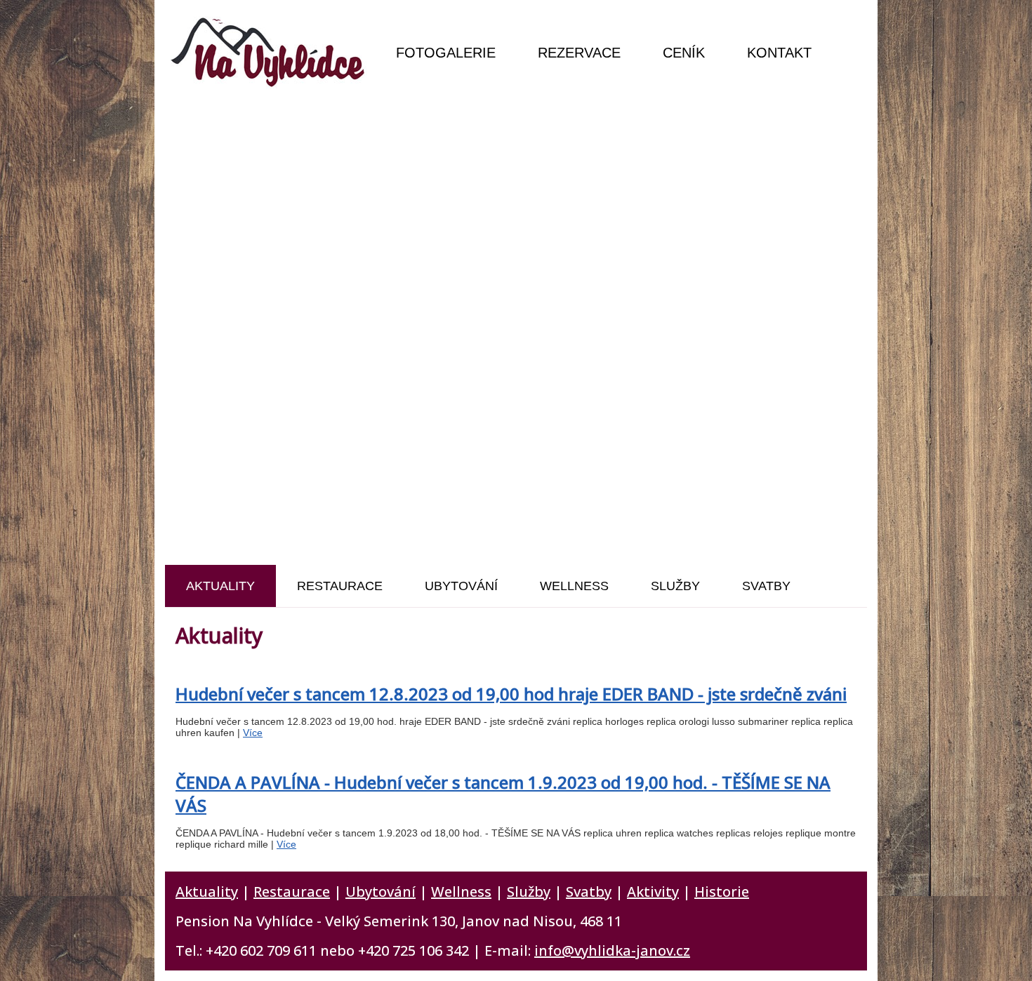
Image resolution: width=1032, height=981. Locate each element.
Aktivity (653, 891)
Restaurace (291, 891)
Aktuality (207, 891)
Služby (528, 891)
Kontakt (779, 52)
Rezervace (579, 52)
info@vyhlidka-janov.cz (612, 950)
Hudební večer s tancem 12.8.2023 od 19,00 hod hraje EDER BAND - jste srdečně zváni (511, 693)
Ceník (684, 52)
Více (253, 732)
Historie (721, 891)
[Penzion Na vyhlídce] (270, 53)
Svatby (588, 891)
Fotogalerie (446, 52)
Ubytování (380, 891)
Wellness (461, 891)
